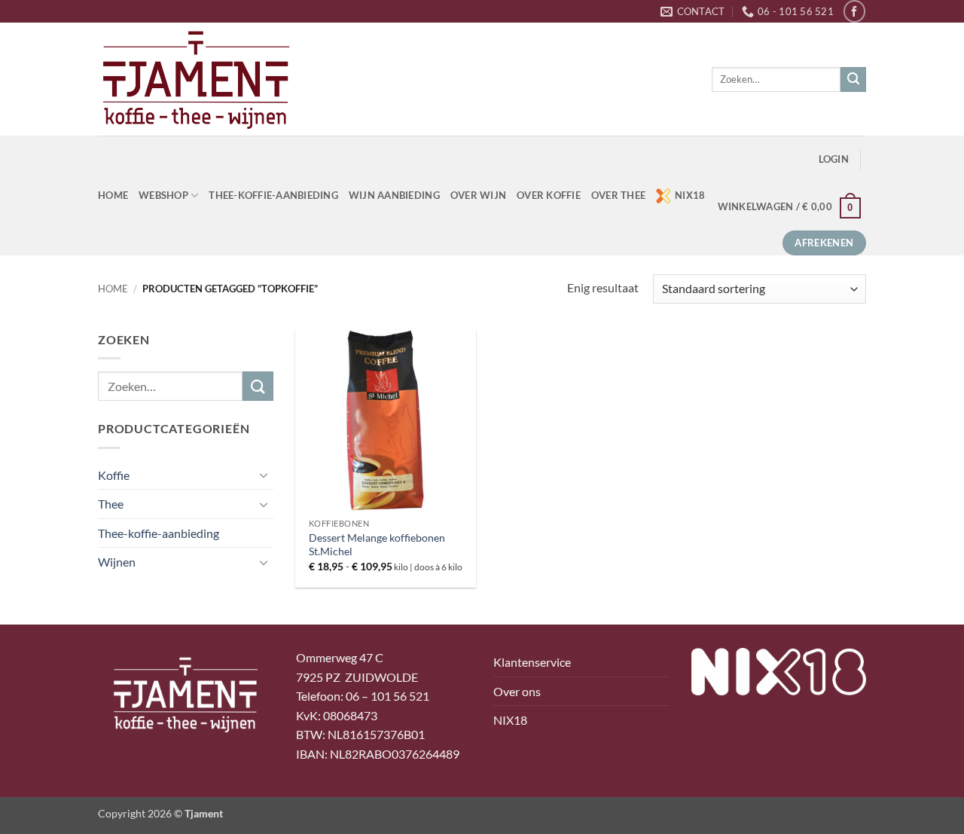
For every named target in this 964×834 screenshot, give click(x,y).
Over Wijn (478, 195)
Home (113, 289)
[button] (834, 159)
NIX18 (690, 195)
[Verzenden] (853, 80)
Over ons (517, 691)
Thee (111, 503)
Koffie (114, 475)
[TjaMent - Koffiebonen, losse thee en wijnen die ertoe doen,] (196, 79)
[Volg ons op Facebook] (854, 11)
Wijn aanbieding (394, 195)
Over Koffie (549, 195)
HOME (113, 195)
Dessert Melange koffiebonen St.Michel (377, 544)
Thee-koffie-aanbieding (273, 195)
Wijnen (117, 561)
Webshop (163, 195)
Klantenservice (532, 662)
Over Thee (618, 195)
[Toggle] (264, 475)
